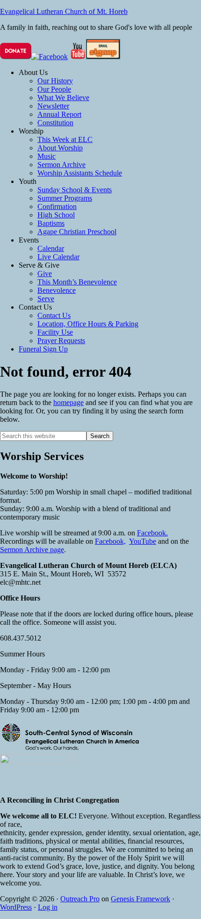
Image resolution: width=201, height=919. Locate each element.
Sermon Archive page (32, 550)
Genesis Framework (140, 899)
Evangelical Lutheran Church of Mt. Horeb (64, 11)
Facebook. (152, 533)
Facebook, (110, 541)
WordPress (16, 907)
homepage (68, 402)
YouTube (142, 541)
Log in (47, 907)
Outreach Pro (80, 899)
